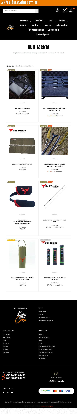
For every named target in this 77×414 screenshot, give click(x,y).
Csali (50, 21)
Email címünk (56, 378)
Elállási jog (41, 358)
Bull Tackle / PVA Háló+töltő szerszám (55, 278)
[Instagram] (8, 392)
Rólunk (40, 315)
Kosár (40, 340)
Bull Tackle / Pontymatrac (22, 164)
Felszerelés (24, 21)
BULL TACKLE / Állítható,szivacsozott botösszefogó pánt (22, 222)
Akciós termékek (61, 25)
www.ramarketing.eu (46, 406)
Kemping (62, 21)
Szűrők (11, 66)
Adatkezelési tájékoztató (46, 346)
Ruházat (23, 25)
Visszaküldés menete (45, 349)
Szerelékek (39, 21)
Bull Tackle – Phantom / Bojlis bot (54, 221)
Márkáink (48, 25)
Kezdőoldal (42, 312)
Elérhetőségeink (53, 30)
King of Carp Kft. (20, 308)
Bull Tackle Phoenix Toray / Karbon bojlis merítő (54, 165)
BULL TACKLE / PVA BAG (22, 108)
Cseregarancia (43, 355)
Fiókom (40, 334)
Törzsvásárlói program (36, 30)
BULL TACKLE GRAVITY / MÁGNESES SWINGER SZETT (54, 109)
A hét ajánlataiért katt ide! (19, 3)
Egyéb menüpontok (42, 34)
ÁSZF (40, 343)
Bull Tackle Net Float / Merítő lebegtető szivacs (22, 278)
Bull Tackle (22, 112)
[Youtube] (12, 392)
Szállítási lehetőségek (45, 352)
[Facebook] (3, 392)
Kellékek (35, 25)
